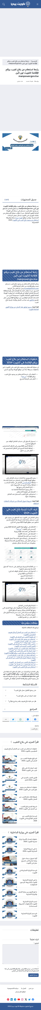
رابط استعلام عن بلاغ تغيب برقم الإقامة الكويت (20, 653)
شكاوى (31, 300)
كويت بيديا (19, 218)
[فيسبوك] (35, 719)
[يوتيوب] (18, 999)
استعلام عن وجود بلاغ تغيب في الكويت (25, 220)
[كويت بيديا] (20, 4)
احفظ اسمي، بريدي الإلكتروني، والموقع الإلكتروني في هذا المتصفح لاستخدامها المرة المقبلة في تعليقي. (22, 970)
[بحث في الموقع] (3, 4)
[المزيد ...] (5, 719)
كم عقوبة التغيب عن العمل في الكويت (23, 637)
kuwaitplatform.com (31, 288)
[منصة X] (25, 999)
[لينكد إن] (11, 999)
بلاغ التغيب (34, 729)
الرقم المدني (26, 482)
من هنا (24, 376)
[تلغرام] (15, 999)
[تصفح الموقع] (37, 4)
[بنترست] (8, 999)
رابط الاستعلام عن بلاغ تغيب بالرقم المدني (21, 655)
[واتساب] (20, 719)
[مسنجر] (27, 719)
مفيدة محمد (29, 81)
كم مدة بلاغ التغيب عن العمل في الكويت (22, 665)
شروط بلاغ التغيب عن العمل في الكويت (22, 662)
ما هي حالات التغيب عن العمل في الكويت (22, 644)
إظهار (6, 199)
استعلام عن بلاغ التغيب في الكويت (24, 667)
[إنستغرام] (22, 999)
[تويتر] (13, 719)
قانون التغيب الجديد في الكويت (25, 646)
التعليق (36, 943)
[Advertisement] (20, 31)
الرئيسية (34, 61)
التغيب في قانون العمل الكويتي (25, 641)
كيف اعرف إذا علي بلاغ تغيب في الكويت (22, 651)
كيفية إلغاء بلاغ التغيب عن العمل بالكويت (22, 648)
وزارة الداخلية (17, 832)
